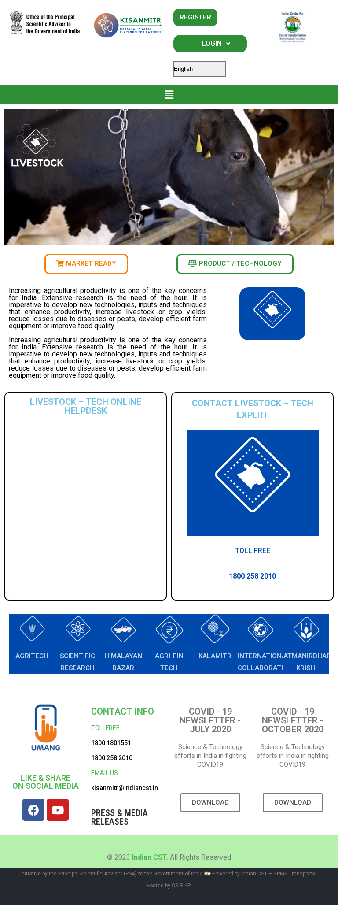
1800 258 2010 (111, 757)
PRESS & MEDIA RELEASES (119, 817)
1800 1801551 (111, 742)
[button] (169, 95)
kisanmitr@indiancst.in (124, 787)
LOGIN (212, 43)
